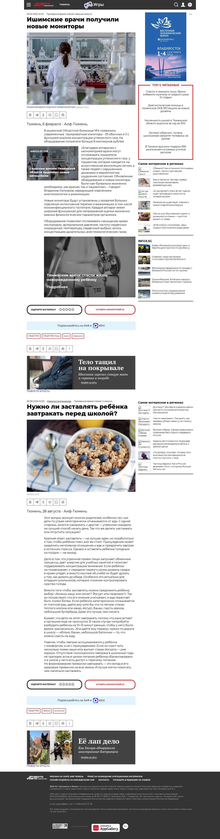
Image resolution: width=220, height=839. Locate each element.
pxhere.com (33, 494)
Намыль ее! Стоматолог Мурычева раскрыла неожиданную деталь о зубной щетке (171, 444)
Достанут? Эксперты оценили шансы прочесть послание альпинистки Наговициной (173, 410)
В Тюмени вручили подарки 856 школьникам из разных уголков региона (165, 149)
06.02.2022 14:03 (35, 14)
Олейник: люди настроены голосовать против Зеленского (169, 258)
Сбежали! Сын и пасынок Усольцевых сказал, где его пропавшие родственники (173, 171)
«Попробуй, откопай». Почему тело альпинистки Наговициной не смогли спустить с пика (172, 455)
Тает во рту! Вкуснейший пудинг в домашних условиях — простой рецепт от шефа (171, 216)
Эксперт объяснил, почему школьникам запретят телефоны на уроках (165, 135)
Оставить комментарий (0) (110, 310)
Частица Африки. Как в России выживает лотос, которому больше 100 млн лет (172, 466)
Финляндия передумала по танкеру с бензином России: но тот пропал (172, 269)
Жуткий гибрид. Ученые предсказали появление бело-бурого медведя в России (173, 432)
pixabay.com (82, 107)
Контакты (103, 780)
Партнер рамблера (79, 826)
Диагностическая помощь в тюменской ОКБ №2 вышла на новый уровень (165, 108)
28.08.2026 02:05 (35, 401)
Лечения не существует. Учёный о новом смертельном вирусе (171, 203)
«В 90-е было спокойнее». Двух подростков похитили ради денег (171, 226)
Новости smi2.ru (38, 391)
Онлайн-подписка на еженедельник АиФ (72, 780)
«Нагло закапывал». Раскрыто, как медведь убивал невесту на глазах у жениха (172, 421)
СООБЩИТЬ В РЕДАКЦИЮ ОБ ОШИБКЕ (131, 780)
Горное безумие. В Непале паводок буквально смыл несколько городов (171, 280)
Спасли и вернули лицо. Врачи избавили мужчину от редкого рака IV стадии (166, 94)
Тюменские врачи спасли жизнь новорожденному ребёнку (77, 277)
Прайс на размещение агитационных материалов (114, 776)
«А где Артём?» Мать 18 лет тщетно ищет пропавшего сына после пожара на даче (171, 194)
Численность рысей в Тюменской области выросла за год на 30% (165, 122)
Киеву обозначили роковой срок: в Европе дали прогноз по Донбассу (171, 246)
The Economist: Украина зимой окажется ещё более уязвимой (168, 292)
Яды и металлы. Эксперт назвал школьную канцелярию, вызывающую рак (170, 182)
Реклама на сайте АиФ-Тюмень (66, 776)
